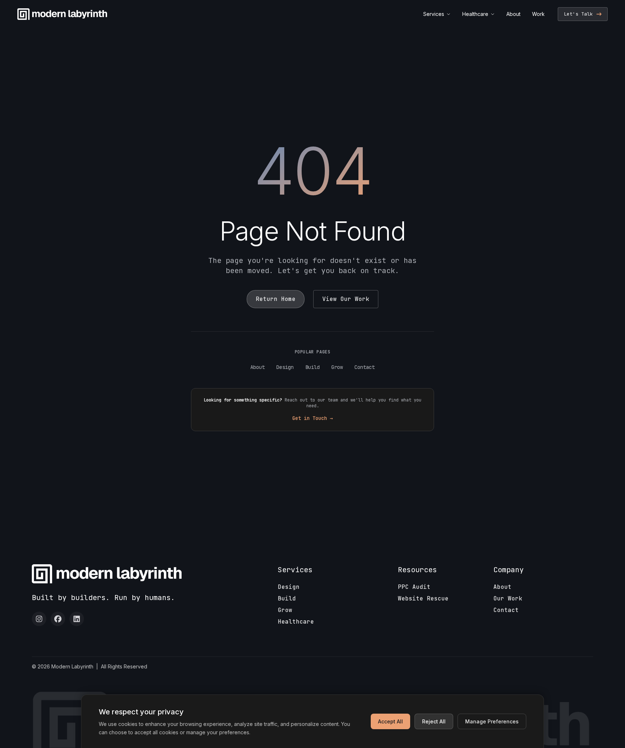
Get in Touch (312, 418)
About (513, 14)
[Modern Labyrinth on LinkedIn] (76, 619)
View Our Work (345, 299)
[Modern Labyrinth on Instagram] (39, 619)
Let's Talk (578, 14)
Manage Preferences (492, 721)
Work (538, 14)
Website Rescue (423, 598)
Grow (337, 367)
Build (312, 367)
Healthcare (475, 14)
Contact (364, 367)
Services (433, 14)
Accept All (390, 721)
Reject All (434, 721)
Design (285, 367)
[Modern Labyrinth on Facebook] (58, 619)
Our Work (507, 598)
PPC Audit (414, 587)
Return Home (276, 299)
